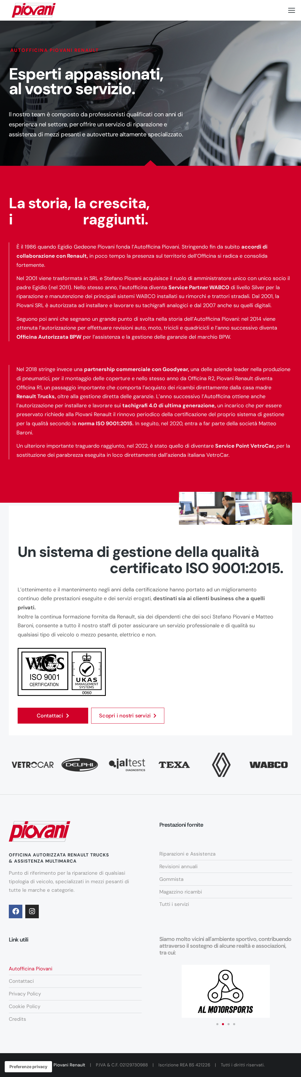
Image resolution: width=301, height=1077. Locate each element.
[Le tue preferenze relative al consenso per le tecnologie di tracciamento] (28, 1066)
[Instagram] (32, 911)
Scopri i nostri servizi (124, 715)
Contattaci (50, 715)
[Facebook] (15, 911)
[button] (217, 1024)
